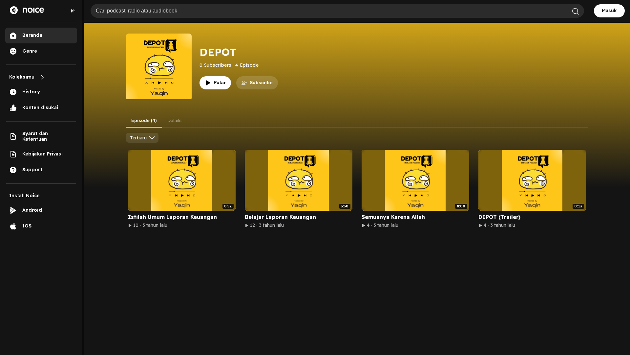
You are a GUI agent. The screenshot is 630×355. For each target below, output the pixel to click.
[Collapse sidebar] (73, 11)
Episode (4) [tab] (144, 120)
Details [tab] (174, 120)
